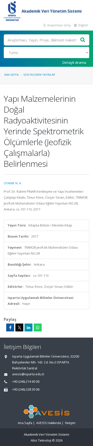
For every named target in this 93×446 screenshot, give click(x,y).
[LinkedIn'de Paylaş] (28, 327)
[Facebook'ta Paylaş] (10, 327)
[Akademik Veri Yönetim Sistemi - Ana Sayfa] (13, 11)
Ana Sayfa (11, 74)
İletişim (70, 423)
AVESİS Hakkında (48, 423)
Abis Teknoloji (41, 440)
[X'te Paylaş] (19, 327)
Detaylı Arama (74, 62)
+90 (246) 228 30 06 (25, 389)
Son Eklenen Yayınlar (39, 74)
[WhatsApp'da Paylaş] (38, 327)
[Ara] (82, 40)
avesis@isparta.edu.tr (28, 374)
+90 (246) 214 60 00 (25, 381)
